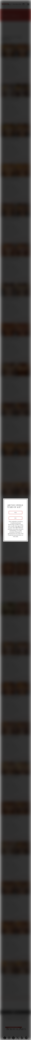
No (16, 518)
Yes (15, 512)
